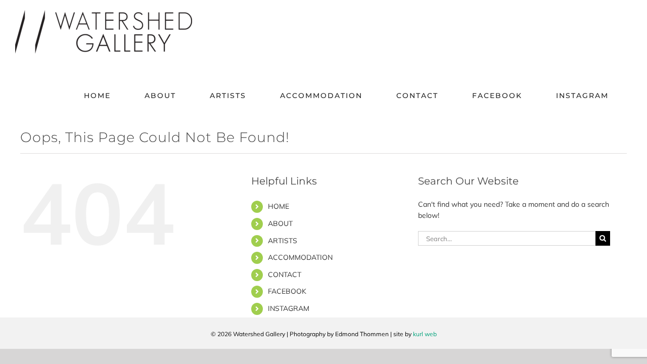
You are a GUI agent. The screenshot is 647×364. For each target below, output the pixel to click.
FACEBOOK (287, 291)
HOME (278, 206)
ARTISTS (282, 240)
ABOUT (280, 223)
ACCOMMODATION (300, 257)
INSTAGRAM (288, 308)
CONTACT (284, 274)
